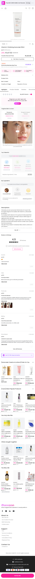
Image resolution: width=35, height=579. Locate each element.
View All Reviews (17, 349)
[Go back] (2, 8)
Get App (28, 3)
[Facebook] (2, 511)
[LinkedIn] (10, 511)
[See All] (33, 362)
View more (4, 263)
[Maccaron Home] (17, 505)
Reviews (23, 89)
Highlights (4, 89)
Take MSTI (17, 103)
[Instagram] (6, 511)
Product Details (14, 89)
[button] (30, 44)
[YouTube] (13, 511)
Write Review (17, 249)
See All (16, 230)
